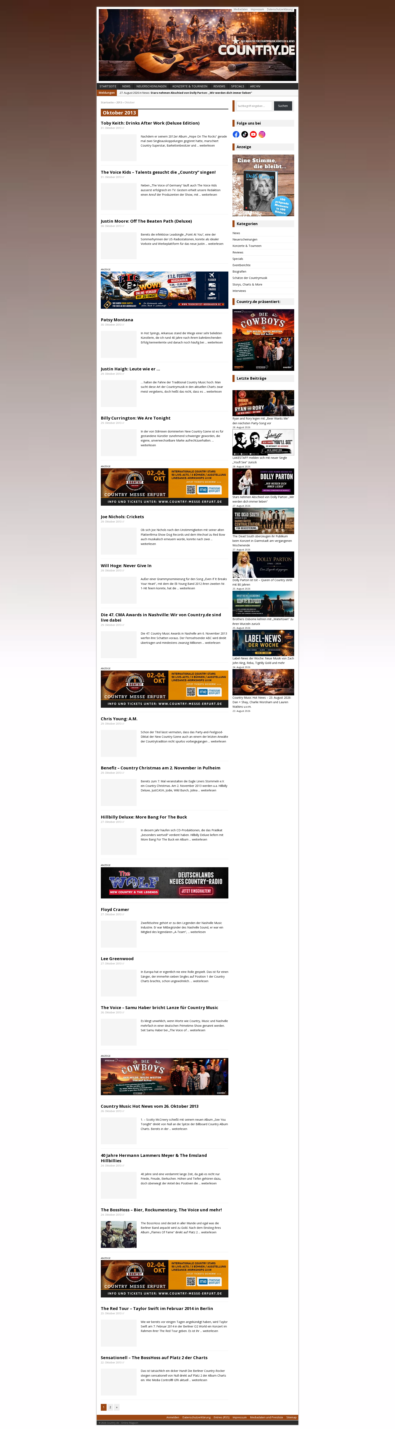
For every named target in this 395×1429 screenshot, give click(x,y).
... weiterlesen (206, 145)
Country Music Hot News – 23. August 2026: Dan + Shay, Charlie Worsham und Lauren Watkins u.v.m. (261, 702)
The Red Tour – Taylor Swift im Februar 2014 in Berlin (157, 1308)
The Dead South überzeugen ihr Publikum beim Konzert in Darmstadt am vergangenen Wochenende (262, 540)
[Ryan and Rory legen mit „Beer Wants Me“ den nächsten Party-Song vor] (263, 403)
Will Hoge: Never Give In (126, 565)
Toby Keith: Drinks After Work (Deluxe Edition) (150, 123)
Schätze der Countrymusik (249, 278)
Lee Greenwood (117, 958)
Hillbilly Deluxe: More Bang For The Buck (144, 817)
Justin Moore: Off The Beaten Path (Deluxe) (146, 221)
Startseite (108, 86)
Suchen (283, 106)
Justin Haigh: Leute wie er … (130, 369)
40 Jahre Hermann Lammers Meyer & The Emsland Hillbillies (154, 1158)
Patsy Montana (117, 320)
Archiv (255, 86)
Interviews (239, 291)
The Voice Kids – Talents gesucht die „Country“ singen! (158, 172)
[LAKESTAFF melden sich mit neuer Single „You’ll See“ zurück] (263, 442)
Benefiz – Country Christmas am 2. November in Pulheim (160, 768)
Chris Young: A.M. (119, 718)
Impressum (257, 9)
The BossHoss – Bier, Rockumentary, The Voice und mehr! (161, 1210)
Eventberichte (241, 265)
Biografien (239, 271)
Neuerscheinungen (151, 86)
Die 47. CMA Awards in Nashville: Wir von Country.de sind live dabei (161, 617)
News (126, 86)
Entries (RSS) (221, 1417)
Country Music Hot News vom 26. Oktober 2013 (150, 1106)
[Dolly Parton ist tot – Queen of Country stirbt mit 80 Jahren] (263, 564)
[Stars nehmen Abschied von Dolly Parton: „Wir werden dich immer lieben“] (263, 481)
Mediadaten (241, 9)
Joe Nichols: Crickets (122, 516)
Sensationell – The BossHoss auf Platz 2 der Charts (154, 1357)
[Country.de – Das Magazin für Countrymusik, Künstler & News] (197, 45)
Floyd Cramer (115, 909)
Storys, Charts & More (247, 284)
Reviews (219, 86)
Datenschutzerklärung (280, 9)
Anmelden (172, 1417)
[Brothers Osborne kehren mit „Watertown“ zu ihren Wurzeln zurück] (263, 604)
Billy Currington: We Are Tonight (136, 418)
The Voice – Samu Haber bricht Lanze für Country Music (159, 1007)
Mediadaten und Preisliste (266, 1417)
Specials (237, 86)
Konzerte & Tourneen (189, 86)
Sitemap (291, 1417)
